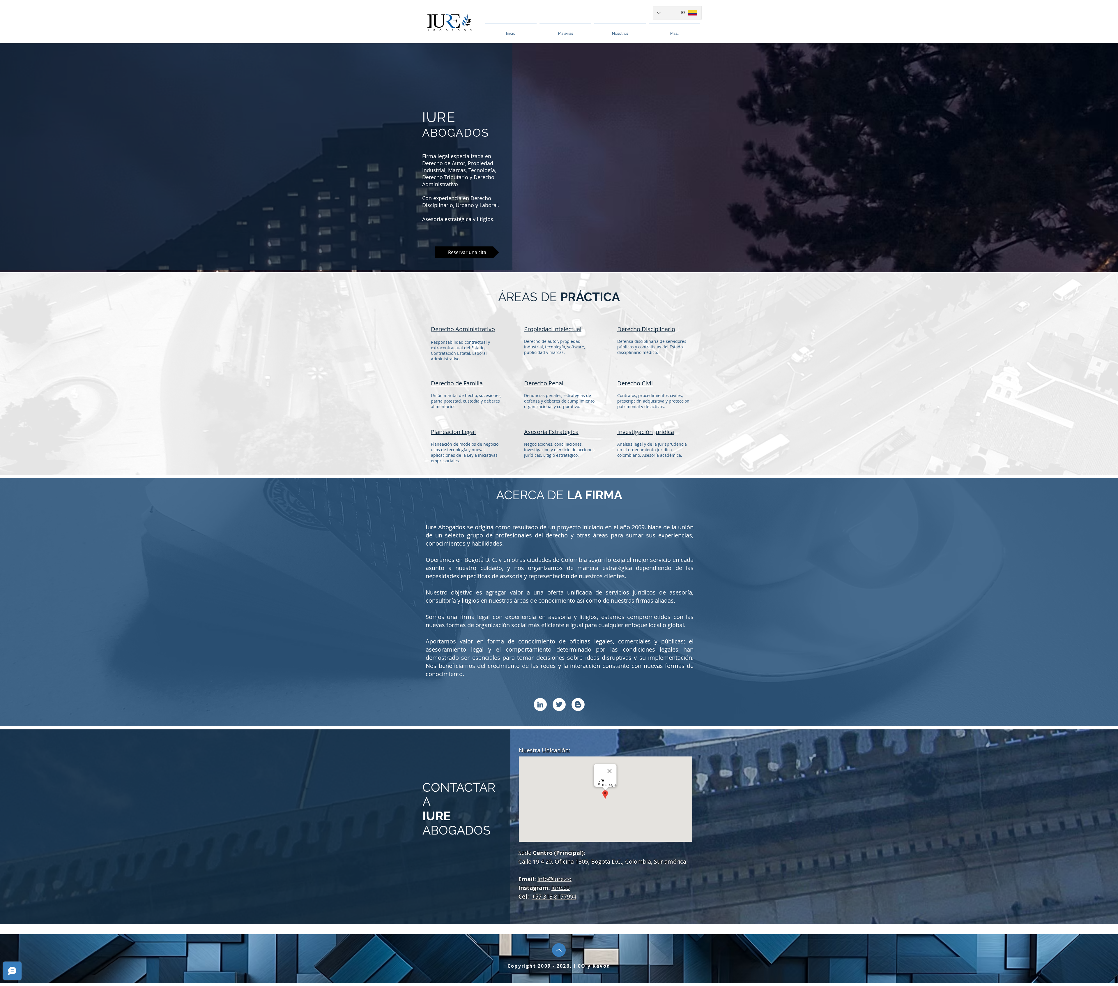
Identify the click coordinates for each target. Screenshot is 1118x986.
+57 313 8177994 (554, 896)
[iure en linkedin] (540, 704)
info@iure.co (554, 879)
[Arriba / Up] (559, 950)
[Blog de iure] (578, 704)
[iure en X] (559, 704)
